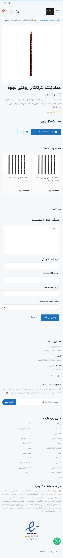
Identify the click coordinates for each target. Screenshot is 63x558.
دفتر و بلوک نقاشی (53, 448)
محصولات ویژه (26, 462)
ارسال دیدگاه (50, 317)
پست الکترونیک (51, 273)
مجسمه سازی (26, 438)
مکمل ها (28, 472)
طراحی (58, 428)
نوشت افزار (56, 467)
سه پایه (57, 458)
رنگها (30, 424)
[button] (18, 11)
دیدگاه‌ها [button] (56, 209)
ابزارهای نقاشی (55, 472)
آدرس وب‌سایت (51, 287)
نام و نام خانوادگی (50, 259)
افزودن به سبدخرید (44, 131)
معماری (58, 433)
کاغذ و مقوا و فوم (24, 428)
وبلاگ (58, 424)
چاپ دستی (27, 453)
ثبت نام (9, 402)
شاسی (58, 462)
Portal (42, 552)
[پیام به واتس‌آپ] (57, 541)
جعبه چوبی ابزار (25, 467)
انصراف (33, 317)
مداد (30, 433)
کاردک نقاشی (26, 443)
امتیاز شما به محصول (48, 301)
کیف (59, 477)
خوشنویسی (56, 438)
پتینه (29, 448)
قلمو (59, 453)
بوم (59, 443)
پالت (30, 458)
